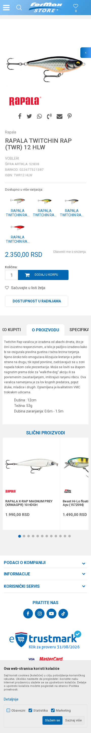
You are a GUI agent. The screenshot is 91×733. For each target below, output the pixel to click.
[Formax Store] (46, 8)
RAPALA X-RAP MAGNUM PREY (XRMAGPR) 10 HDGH (29, 503)
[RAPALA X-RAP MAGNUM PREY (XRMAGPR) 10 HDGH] (31, 466)
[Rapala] (24, 100)
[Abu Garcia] (67, 491)
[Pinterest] (69, 116)
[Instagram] (39, 613)
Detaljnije (11, 699)
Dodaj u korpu (46, 274)
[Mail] (59, 116)
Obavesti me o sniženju (69, 252)
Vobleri (12, 158)
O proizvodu (45, 330)
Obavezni (18, 710)
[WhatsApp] (39, 116)
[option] (45, 67)
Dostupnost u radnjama (37, 301)
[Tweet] (29, 116)
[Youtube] (51, 613)
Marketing (63, 710)
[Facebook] (19, 116)
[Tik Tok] (63, 613)
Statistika (40, 710)
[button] (19, 7)
